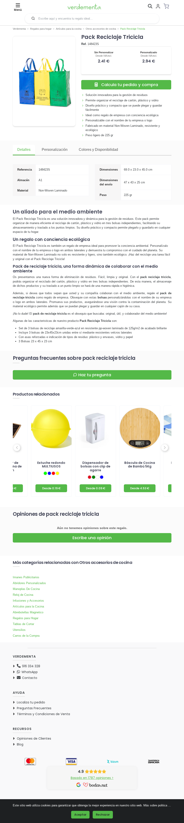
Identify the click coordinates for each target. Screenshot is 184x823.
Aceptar (80, 814)
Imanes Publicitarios (26, 577)
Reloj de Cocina (23, 594)
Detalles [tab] (24, 149)
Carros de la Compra (26, 635)
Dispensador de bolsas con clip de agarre (95, 466)
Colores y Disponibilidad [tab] (98, 149)
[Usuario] (158, 6)
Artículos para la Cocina (28, 606)
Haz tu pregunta (94, 375)
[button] (33, 18)
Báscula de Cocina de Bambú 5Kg (139, 464)
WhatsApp (29, 672)
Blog (20, 744)
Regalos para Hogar (25, 618)
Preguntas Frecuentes (34, 708)
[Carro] (168, 6)
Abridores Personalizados (29, 583)
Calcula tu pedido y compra (129, 84)
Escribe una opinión (92, 538)
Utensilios (19, 630)
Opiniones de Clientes (34, 738)
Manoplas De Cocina (26, 589)
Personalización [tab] (55, 149)
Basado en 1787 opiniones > (92, 778)
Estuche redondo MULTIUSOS (51, 464)
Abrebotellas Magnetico (28, 612)
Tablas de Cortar (23, 624)
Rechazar (103, 814)
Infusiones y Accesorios (28, 600)
